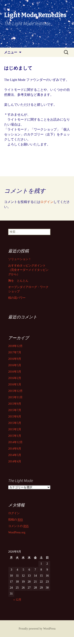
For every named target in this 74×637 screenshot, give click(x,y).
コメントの (18, 526)
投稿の (15, 519)
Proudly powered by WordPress (37, 628)
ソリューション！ (19, 259)
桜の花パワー (16, 297)
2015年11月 (15, 397)
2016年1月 (14, 384)
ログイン (46, 202)
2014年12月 (15, 442)
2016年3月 (14, 371)
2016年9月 (14, 358)
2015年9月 (14, 403)
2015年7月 (14, 410)
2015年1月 (14, 435)
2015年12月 (15, 390)
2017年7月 (14, 352)
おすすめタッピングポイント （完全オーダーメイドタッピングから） (28, 270)
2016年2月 (14, 378)
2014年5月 (14, 455)
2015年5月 (14, 423)
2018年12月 (15, 346)
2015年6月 (14, 416)
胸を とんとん (18, 280)
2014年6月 (14, 448)
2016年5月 (14, 365)
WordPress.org (16, 532)
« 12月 (17, 599)
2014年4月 (14, 461)
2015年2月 (14, 429)
